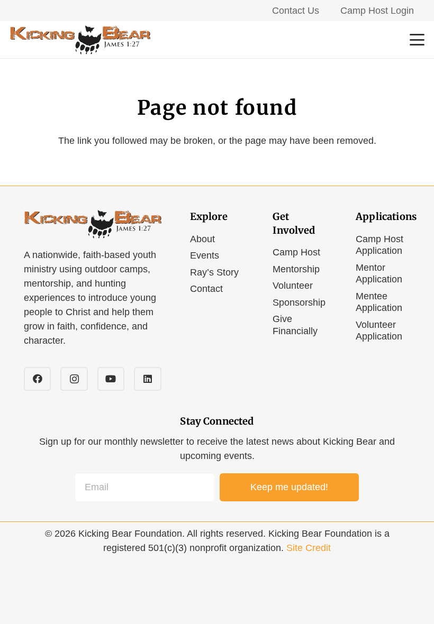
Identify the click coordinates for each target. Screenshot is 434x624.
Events (204, 255)
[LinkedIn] (147, 379)
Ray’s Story (214, 272)
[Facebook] (37, 379)
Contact (206, 288)
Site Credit (308, 548)
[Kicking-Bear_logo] (80, 39)
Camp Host (296, 252)
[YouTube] (110, 379)
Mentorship (296, 269)
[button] (417, 39)
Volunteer (293, 285)
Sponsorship (299, 302)
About (202, 239)
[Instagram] (73, 379)
